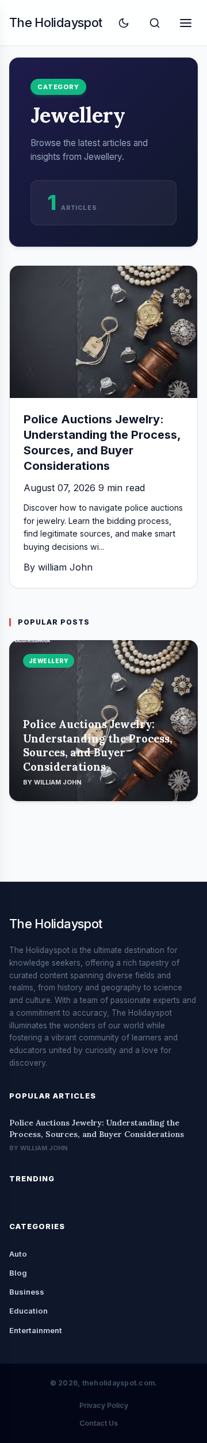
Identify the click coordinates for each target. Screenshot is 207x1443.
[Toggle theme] (124, 23)
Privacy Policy (103, 1405)
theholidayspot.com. (120, 1383)
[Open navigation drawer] (186, 23)
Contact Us (98, 1423)
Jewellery (48, 660)
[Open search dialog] (155, 23)
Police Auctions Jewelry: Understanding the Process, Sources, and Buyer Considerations (97, 745)
